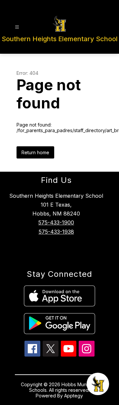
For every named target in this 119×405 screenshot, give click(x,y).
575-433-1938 (56, 231)
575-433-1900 (56, 222)
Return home (35, 152)
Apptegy (73, 395)
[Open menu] (17, 27)
